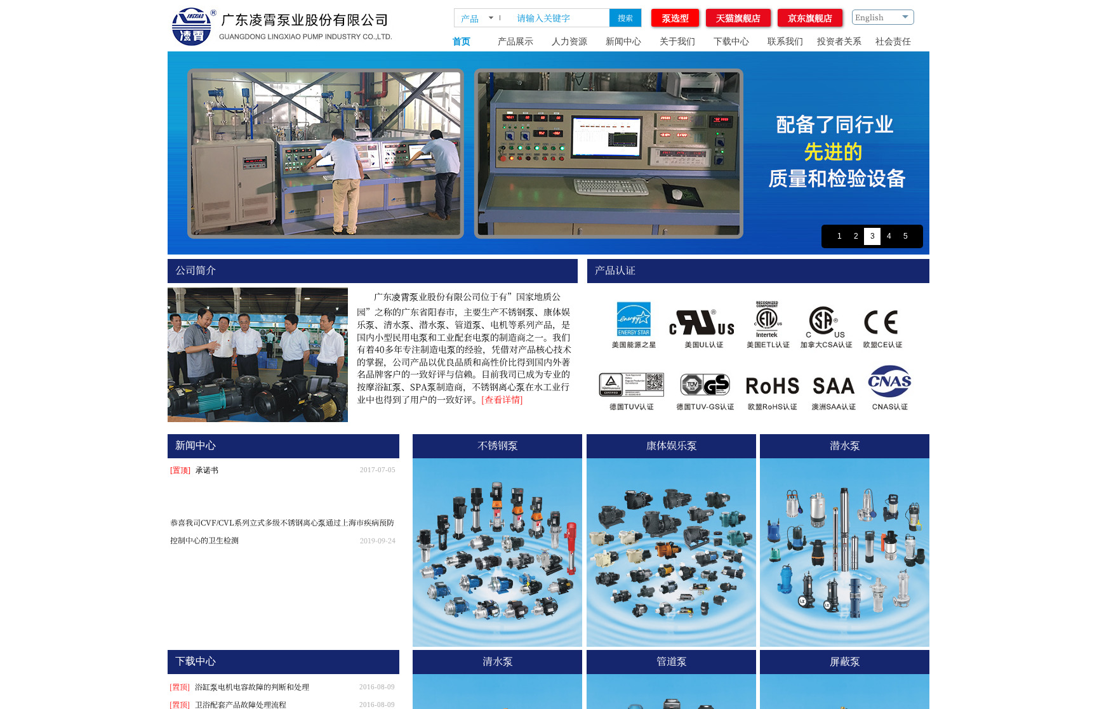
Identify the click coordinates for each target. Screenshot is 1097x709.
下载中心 (731, 41)
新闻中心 (623, 41)
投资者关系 (839, 41)
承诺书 (207, 470)
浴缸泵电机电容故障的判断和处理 (252, 686)
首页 (461, 41)
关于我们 (677, 41)
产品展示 (515, 41)
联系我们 (785, 41)
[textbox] (559, 18)
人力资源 (569, 41)
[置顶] (180, 470)
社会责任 (893, 41)
